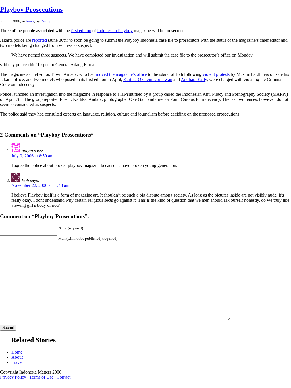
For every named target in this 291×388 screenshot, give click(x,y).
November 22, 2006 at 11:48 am (40, 185)
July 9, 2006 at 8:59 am (32, 155)
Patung (46, 21)
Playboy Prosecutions (31, 9)
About (17, 357)
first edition (81, 30)
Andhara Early (194, 79)
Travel (17, 362)
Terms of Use (41, 377)
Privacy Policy (13, 377)
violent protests (216, 74)
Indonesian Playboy (115, 30)
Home (16, 352)
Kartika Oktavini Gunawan (147, 79)
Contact (63, 377)
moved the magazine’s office (121, 74)
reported (39, 40)
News (30, 21)
